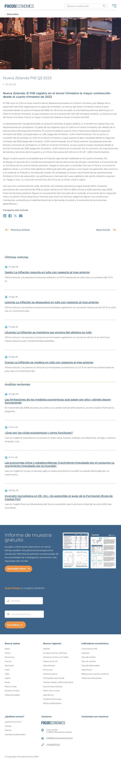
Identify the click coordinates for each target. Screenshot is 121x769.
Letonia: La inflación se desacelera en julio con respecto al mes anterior (52, 302)
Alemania (9, 665)
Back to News (12, 14)
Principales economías (53, 678)
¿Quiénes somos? (13, 722)
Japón (8, 678)
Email (8, 608)
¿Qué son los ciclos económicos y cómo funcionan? (39, 432)
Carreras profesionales (15, 734)
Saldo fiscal (86, 670)
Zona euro (9, 657)
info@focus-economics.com (59, 738)
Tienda (8, 726)
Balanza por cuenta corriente (95, 674)
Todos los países (12, 695)
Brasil (7, 649)
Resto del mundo (51, 691)
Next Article (103, 229)
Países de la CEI (50, 661)
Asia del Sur (48, 695)
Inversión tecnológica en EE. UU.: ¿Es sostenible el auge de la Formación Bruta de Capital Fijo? (59, 498)
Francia (8, 661)
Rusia (7, 682)
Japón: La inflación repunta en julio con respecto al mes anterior (47, 272)
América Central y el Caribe (56, 657)
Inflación (85, 653)
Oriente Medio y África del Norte (58, 682)
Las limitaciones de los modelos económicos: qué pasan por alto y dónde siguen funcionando (58, 401)
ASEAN (46, 649)
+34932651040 (53, 745)
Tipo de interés (88, 657)
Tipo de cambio (88, 661)
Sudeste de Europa (52, 699)
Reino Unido (11, 686)
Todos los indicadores (91, 678)
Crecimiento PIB (89, 649)
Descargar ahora (16, 568)
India (7, 670)
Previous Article (20, 229)
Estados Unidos (12, 691)
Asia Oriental (49, 665)
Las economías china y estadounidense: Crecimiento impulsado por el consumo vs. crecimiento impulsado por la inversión (60, 464)
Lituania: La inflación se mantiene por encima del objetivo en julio (48, 332)
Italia (7, 674)
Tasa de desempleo (90, 665)
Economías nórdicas (52, 686)
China (7, 653)
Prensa (8, 730)
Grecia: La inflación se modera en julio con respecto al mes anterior (49, 362)
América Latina (50, 674)
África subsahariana (52, 703)
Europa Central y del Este (55, 653)
